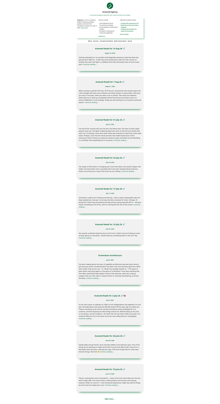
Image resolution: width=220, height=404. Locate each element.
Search (130, 41)
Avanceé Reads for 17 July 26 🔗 (110, 188)
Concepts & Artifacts (106, 41)
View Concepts (124, 34)
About (90, 41)
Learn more (84, 28)
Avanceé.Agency (110, 11)
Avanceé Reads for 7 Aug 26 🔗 (110, 82)
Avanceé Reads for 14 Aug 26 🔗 (110, 48)
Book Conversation (120, 41)
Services (95, 41)
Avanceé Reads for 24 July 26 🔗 (110, 157)
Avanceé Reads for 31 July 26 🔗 (110, 119)
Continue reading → (90, 64)
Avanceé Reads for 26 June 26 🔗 (110, 336)
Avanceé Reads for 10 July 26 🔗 (110, 224)
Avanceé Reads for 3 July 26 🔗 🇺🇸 (110, 295)
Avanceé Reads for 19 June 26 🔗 (110, 369)
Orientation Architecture (110, 255)
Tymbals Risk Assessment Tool (130, 23)
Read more (102, 36)
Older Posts (110, 399)
